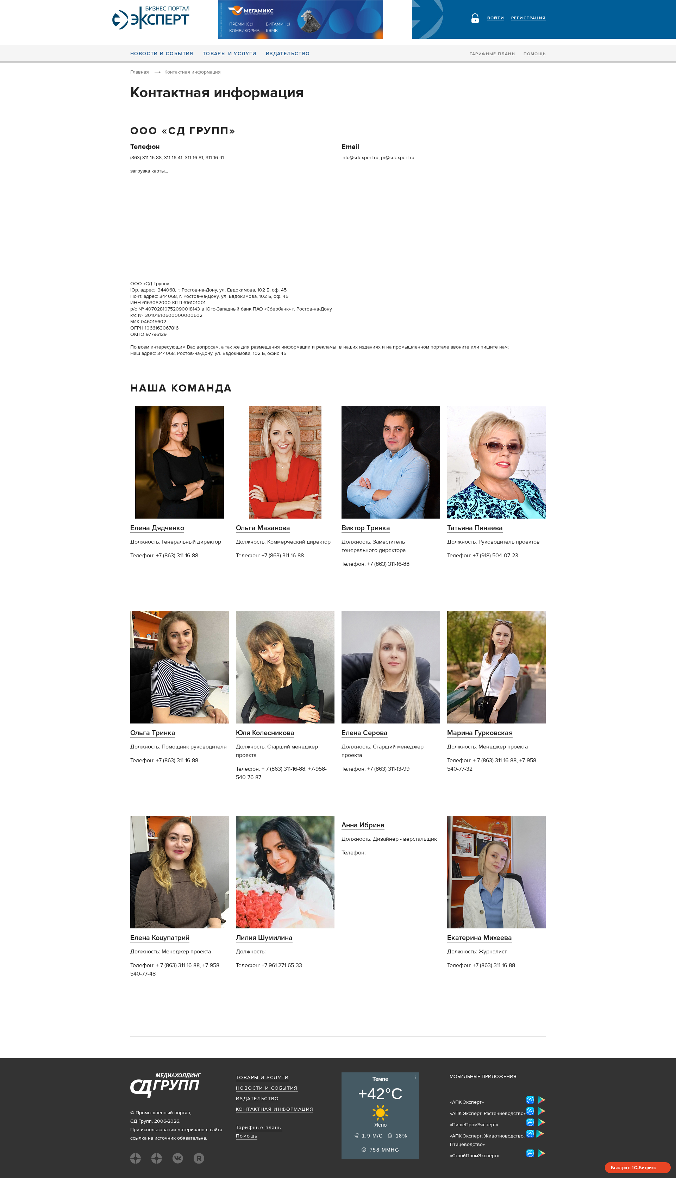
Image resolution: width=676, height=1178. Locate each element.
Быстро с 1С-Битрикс (633, 1167)
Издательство (288, 53)
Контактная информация (274, 1109)
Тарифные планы (493, 54)
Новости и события (162, 53)
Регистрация (528, 18)
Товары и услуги (230, 53)
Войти (495, 18)
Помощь (535, 54)
